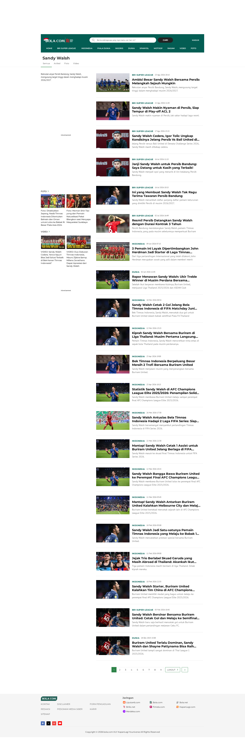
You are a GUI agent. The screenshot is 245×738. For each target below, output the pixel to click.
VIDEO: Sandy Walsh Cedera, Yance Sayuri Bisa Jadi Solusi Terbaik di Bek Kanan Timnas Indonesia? (52, 257)
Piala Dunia (103, 48)
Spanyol (144, 48)
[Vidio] (54, 723)
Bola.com (157, 702)
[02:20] (53, 242)
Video (183, 48)
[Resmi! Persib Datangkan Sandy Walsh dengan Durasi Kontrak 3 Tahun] (113, 223)
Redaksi (45, 709)
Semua (46, 63)
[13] (53, 200)
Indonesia (86, 48)
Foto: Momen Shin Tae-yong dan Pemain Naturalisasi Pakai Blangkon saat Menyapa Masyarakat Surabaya (78, 216)
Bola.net (184, 702)
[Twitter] (48, 723)
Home (49, 48)
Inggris (119, 48)
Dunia (131, 48)
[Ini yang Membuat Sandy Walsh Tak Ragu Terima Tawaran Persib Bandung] (113, 194)
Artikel (57, 63)
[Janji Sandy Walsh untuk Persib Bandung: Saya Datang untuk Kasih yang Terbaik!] (113, 166)
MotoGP (158, 48)
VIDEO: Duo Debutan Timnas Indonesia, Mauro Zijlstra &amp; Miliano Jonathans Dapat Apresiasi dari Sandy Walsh (77, 259)
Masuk (195, 40)
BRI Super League (66, 48)
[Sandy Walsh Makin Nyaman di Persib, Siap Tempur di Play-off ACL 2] (113, 110)
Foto (193, 48)
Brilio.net (130, 707)
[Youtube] (60, 723)
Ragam (171, 48)
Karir (93, 709)
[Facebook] (43, 723)
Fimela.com (159, 707)
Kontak (45, 704)
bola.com (108, 732)
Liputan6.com (133, 702)
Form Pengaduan (100, 704)
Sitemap (45, 714)
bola (59, 40)
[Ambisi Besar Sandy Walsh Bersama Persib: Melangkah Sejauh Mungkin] (113, 82)
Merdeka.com (133, 711)
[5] (78, 200)
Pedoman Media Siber (69, 709)
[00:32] (78, 242)
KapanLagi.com (187, 707)
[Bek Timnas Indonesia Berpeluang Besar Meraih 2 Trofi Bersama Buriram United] (113, 363)
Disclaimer (63, 704)
